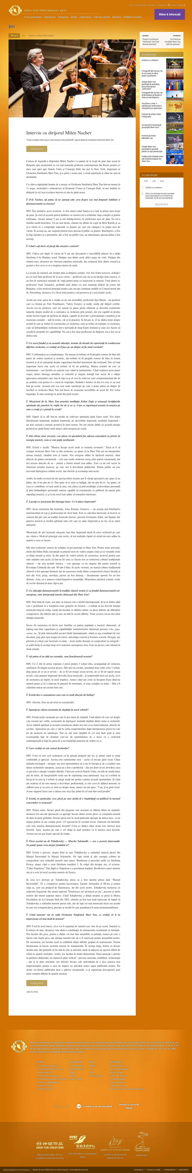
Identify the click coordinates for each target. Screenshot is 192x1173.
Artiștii (74, 17)
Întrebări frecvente (132, 17)
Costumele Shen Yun (119, 1075)
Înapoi (15, 35)
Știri (23, 35)
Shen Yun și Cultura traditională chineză (127, 1089)
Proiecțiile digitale (117, 1079)
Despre (40, 1061)
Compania (63, 17)
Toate (146, 181)
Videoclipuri (85, 17)
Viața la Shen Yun (44, 1072)
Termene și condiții (153, 1170)
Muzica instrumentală (119, 1069)
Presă (131, 5)
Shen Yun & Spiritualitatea (48, 1082)
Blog (162, 181)
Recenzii (117, 17)
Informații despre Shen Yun (49, 1075)
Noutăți (93, 1066)
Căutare (173, 5)
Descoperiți (152, 5)
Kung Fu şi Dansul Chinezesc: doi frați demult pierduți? (151, 41)
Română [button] (180, 5)
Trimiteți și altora (36, 148)
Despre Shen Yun (76, 1069)
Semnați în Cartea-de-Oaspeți (129, 1106)
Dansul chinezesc (117, 1066)
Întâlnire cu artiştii (45, 1085)
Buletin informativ (141, 5)
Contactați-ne (162, 5)
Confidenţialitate (170, 1170)
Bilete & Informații (169, 14)
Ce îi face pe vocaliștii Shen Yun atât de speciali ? (172, 41)
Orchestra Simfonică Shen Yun (50, 1069)
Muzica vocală (116, 1072)
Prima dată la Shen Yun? (47, 1066)
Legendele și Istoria (118, 1085)
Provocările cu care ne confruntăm (52, 1079)
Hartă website (184, 1170)
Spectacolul (50, 17)
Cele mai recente (102, 17)
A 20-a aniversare (32, 17)
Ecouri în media (76, 1079)
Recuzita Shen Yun (118, 1082)
